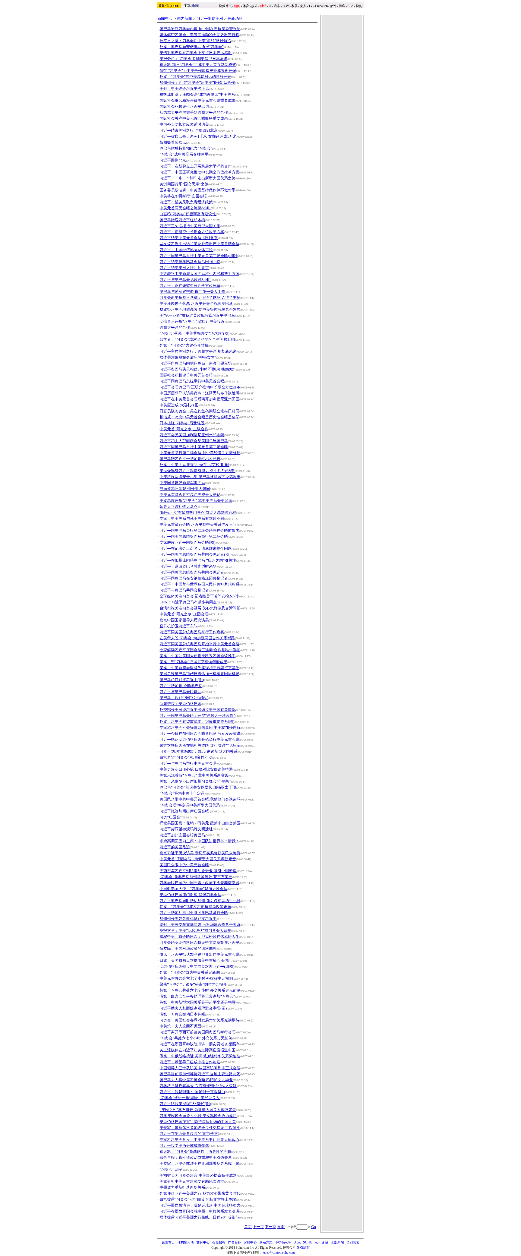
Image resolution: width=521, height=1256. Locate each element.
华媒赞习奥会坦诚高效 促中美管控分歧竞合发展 (200, 310)
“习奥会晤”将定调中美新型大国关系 (190, 805)
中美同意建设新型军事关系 (182, 483)
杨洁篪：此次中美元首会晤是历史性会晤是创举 (199, 417)
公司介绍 (321, 1242)
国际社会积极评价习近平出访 (184, 107)
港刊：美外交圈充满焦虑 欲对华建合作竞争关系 (200, 925)
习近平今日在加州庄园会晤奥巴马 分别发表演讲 (200, 734)
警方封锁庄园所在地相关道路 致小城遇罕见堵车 (200, 746)
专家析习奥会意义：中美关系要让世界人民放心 (199, 1140)
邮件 (333, 6)
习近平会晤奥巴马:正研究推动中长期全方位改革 (200, 387)
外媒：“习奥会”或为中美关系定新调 (190, 972)
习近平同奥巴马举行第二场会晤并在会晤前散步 (199, 531)
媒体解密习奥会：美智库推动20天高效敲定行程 (199, 35)
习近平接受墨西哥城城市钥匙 (184, 1146)
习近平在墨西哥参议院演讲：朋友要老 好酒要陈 (200, 1044)
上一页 (258, 1227)
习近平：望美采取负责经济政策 (186, 202)
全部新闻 (337, 1242)
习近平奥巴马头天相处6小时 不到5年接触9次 (197, 369)
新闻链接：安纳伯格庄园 (180, 704)
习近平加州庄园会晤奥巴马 (182, 835)
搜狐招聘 (218, 1242)
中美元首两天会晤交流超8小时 (185, 208)
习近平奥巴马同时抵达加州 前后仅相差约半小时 (200, 901)
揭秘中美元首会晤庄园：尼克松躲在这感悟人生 (199, 937)
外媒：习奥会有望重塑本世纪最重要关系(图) (197, 722)
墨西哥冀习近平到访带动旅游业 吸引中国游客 (198, 871)
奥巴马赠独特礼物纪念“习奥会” (186, 148)
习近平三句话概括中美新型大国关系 (190, 226)
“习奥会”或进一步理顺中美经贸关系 (190, 1098)
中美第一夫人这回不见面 (180, 1026)
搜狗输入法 (185, 1242)
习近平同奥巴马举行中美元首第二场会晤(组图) (199, 256)
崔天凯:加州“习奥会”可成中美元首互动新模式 (198, 65)
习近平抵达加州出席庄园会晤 (185, 811)
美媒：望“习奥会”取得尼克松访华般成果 (193, 662)
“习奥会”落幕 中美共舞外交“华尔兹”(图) (195, 333)
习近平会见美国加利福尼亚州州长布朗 (192, 435)
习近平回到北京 (173, 160)
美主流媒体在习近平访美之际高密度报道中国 (198, 1050)
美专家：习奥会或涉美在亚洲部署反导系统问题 (199, 1164)
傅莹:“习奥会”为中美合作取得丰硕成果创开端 (198, 71)
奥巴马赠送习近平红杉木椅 (182, 220)
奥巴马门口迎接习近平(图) (182, 680)
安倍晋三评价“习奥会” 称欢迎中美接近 (192, 321)
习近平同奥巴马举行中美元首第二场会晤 (194, 447)
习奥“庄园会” (171, 817)
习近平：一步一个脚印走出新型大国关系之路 (198, 178)
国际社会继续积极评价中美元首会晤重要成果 (198, 101)
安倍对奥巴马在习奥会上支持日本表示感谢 (196, 53)
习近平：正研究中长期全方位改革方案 (192, 232)
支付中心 (202, 1242)
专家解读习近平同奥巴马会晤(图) (187, 542)
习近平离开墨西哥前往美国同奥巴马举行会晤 (198, 1032)
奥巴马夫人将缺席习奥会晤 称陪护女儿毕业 (196, 1080)
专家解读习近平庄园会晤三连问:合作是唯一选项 (200, 650)
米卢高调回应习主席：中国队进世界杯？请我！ (199, 841)
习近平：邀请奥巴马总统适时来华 (188, 566)
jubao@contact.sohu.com (278, 1252)
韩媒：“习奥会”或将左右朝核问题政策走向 (195, 907)
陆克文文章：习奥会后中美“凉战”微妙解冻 (195, 41)
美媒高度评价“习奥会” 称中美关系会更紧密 (196, 501)
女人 (303, 6)
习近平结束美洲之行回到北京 (184, 268)
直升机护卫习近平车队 (179, 626)
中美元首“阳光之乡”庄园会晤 (184, 614)
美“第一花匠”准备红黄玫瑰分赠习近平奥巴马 (197, 316)
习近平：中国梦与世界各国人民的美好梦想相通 (199, 584)
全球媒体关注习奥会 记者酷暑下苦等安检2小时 (199, 596)
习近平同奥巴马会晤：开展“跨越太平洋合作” (197, 716)
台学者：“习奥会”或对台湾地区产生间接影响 (197, 339)
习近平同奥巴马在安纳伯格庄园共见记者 (194, 578)
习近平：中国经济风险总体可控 (186, 250)
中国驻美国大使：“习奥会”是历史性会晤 (193, 889)
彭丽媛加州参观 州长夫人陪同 (185, 489)
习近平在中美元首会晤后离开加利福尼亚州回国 (199, 399)
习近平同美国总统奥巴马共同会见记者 (192, 572)
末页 (281, 1227)
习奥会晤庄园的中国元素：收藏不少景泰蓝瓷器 (199, 883)
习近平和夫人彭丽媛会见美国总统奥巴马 (194, 441)
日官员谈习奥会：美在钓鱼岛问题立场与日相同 (199, 411)
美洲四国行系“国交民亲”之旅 (184, 184)
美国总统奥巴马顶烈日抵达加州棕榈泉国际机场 (199, 674)
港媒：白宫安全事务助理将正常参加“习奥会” (197, 996)
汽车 (277, 6)
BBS (350, 6)
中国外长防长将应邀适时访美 (184, 124)
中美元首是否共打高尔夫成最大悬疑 (190, 495)
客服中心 (250, 1242)
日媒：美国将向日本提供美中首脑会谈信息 (196, 960)
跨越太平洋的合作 (175, 327)
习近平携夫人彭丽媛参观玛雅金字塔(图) (193, 1008)
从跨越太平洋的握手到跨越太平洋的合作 (194, 112)
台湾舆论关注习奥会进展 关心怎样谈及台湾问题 (200, 608)
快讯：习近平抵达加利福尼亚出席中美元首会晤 (199, 955)
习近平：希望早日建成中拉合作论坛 (190, 1062)
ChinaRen (321, 6)
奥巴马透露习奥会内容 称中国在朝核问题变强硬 (200, 29)
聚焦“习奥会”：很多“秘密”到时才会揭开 (193, 984)
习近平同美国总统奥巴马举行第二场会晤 (194, 536)
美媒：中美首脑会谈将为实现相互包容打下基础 (199, 668)
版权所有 (303, 1247)
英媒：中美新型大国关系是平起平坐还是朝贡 (198, 1002)
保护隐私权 (283, 1242)
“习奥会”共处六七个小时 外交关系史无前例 (196, 1038)
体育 (246, 6)
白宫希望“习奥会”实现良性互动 (186, 757)
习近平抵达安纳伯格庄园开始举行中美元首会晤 (199, 740)
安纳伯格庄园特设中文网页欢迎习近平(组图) (197, 966)
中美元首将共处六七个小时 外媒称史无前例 (196, 978)
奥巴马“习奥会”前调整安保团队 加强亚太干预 (198, 787)
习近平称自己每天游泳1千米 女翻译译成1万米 (198, 136)
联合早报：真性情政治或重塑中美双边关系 (196, 1158)
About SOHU (303, 1242)
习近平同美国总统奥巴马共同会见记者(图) (195, 554)
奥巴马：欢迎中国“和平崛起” (184, 698)
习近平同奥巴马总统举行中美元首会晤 (192, 381)
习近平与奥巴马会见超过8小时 (185, 280)
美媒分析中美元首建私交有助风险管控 (192, 1181)
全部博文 (353, 1242)
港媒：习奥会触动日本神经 (182, 1014)
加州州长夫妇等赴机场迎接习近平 (188, 919)
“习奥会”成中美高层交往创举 (184, 154)
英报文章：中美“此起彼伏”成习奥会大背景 (195, 931)
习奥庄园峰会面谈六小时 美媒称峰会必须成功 (198, 1116)
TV (311, 6)
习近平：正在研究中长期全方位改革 (190, 286)
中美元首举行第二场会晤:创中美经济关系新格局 (200, 453)
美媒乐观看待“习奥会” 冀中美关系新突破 (194, 775)
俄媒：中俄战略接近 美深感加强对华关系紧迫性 (200, 1056)
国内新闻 (184, 19)
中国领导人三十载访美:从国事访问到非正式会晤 (200, 1068)
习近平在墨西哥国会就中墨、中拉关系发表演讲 (199, 1211)
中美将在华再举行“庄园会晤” (184, 196)
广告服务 (234, 1242)
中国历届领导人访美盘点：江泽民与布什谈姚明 (199, 393)
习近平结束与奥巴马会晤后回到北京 (190, 262)
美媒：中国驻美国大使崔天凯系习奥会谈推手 (198, 656)
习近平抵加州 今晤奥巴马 (181, 686)
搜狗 (359, 6)
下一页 (270, 1227)
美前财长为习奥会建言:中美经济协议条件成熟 (198, 1175)
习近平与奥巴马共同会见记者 (184, 590)
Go (313, 1227)
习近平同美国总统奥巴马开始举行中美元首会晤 (199, 644)
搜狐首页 (225, 6)
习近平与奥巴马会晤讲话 (180, 692)
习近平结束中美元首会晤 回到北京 (189, 238)
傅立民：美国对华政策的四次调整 (188, 949)
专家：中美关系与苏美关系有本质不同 (192, 519)
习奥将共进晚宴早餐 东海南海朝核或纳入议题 (198, 1086)
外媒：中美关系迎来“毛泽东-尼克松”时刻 (194, 465)
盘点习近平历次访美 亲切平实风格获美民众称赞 (200, 853)
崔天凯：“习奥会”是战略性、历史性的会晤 (195, 1152)
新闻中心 (165, 19)
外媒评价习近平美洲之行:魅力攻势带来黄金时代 (200, 1193)
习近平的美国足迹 (175, 847)
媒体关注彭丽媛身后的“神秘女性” (188, 357)
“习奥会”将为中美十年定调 (182, 793)
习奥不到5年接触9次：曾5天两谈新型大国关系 (198, 751)
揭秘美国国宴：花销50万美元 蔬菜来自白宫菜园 (200, 823)
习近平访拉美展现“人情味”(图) (185, 1104)
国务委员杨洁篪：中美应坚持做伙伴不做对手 (198, 190)
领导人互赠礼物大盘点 (179, 507)
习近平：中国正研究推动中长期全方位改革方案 (199, 172)
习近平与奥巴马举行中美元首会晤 (188, 763)
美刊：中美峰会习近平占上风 (184, 89)
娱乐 (254, 6)
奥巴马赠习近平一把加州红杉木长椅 (190, 459)
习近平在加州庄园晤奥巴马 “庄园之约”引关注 (198, 560)
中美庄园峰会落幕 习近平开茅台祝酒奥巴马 (196, 304)
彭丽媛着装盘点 (173, 142)
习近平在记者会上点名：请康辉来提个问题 (196, 548)
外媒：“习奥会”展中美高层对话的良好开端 (195, 77)
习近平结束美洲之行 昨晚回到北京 (189, 130)
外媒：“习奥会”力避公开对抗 (184, 345)
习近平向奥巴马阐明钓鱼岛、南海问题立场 (196, 363)
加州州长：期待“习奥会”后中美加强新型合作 (197, 83)
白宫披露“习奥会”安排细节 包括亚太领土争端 (198, 1199)
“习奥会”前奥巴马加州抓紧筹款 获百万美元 (196, 877)
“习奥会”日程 (171, 1170)
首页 (248, 1227)
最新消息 (235, 19)
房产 (285, 6)
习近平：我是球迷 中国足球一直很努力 (192, 1092)
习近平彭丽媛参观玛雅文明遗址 (186, 829)
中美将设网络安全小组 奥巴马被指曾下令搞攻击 (200, 477)
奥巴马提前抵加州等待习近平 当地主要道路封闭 (200, 1074)
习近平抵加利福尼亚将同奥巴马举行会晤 (194, 913)
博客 (342, 6)
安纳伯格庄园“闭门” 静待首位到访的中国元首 (198, 1122)
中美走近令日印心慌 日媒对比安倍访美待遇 (196, 769)
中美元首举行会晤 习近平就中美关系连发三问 (198, 525)
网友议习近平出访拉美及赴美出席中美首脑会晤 (199, 244)
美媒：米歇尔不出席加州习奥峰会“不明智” (195, 781)
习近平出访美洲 (209, 19)
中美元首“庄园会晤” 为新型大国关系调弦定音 (198, 859)
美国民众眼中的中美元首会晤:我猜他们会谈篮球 (200, 799)
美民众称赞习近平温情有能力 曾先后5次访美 (197, 471)
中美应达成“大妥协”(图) (180, 405)
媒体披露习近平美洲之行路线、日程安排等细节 (199, 1217)
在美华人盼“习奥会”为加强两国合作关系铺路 (197, 638)
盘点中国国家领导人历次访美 (184, 620)
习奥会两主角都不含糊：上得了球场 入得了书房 (200, 298)
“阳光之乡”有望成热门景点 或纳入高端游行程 (198, 513)
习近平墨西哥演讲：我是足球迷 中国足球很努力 (200, 1205)
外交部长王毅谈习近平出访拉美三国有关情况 (198, 710)
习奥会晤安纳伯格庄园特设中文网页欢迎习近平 (199, 943)
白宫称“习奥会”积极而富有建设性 (188, 214)
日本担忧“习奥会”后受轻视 (182, 423)
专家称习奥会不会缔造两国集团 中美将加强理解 (200, 728)
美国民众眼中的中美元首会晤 (184, 865)
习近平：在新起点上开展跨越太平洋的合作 (196, 166)
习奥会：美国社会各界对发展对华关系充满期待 (199, 1020)
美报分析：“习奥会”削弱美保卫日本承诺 (193, 59)
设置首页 (168, 1242)
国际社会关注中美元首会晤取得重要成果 (194, 118)
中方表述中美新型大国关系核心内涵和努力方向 (199, 274)
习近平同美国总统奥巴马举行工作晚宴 (192, 632)
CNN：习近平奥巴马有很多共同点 (188, 602)
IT (270, 6)
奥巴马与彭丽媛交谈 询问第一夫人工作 (193, 292)
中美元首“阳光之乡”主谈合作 (184, 429)
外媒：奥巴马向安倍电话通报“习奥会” (192, 47)
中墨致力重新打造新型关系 (182, 1187)
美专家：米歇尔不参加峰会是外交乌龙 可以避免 (200, 1128)
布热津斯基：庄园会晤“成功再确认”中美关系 (197, 95)
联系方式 (265, 1242)
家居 (294, 6)
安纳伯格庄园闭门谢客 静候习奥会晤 (190, 895)
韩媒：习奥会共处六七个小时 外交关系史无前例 (200, 990)
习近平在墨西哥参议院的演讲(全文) (189, 1134)
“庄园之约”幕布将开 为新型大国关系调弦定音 (198, 1110)
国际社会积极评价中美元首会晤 (186, 375)
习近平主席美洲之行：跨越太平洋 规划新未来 (198, 351)
